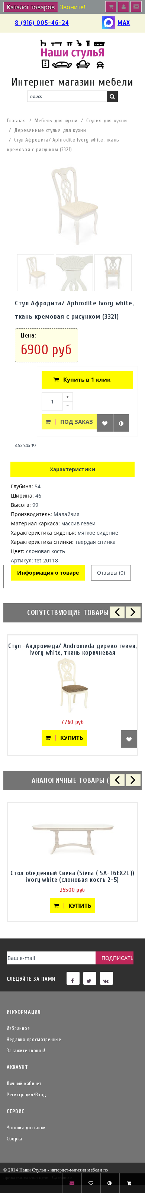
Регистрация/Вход (26, 1094)
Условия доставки (26, 1127)
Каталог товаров (31, 7)
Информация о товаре (48, 572)
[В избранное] (105, 423)
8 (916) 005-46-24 (42, 23)
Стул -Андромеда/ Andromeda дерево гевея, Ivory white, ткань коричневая (72, 649)
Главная (16, 120)
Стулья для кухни (106, 120)
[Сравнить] (121, 423)
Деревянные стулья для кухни (50, 130)
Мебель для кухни (56, 120)
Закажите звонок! (26, 1050)
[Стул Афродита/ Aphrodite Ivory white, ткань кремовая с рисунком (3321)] (35, 272)
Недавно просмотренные (34, 1039)
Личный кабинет (24, 1083)
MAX (123, 23)
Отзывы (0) (111, 572)
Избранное (18, 1028)
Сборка (14, 1139)
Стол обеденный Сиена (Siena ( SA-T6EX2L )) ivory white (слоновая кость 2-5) (72, 876)
